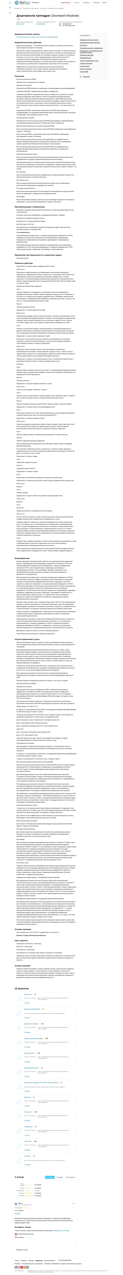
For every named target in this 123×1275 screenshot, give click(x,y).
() (86, 76)
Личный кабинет (49, 1260)
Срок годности (85, 66)
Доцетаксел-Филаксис (31, 1068)
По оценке (60, 1177)
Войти (104, 2)
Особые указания (86, 69)
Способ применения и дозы (89, 61)
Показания (83, 45)
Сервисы (86, 2)
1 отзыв (26, 1003)
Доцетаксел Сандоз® (31, 1024)
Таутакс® (27, 1156)
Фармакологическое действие (90, 42)
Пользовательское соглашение (32, 1263)
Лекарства (43, 8)
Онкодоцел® (28, 1126)
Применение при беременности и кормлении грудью (91, 51)
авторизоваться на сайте (61, 1230)
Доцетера (27, 1097)
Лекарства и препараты (31, 8)
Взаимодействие (85, 58)
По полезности (70, 1177)
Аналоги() (84, 72)
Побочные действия (86, 55)
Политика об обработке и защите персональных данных (63, 1263)
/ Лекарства (35, 2)
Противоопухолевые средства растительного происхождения (37, 37)
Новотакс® (28, 1112)
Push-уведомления (65, 1260)
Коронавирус (66, 2)
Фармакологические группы (89, 40)
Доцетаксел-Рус (29, 1053)
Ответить (18, 1213)
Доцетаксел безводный (32, 1009)
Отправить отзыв (21, 1250)
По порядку (50, 1177)
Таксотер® (27, 1141)
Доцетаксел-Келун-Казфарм (33, 1038)
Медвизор (18, 8)
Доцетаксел (20, 24)
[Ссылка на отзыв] (69, 1203)
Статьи (76, 2)
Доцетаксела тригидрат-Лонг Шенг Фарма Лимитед (41, 1082)
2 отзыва (27, 1032)
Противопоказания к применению (91, 48)
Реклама (17, 1263)
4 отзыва (27, 1150)
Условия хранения (86, 63)
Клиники (96, 2)
